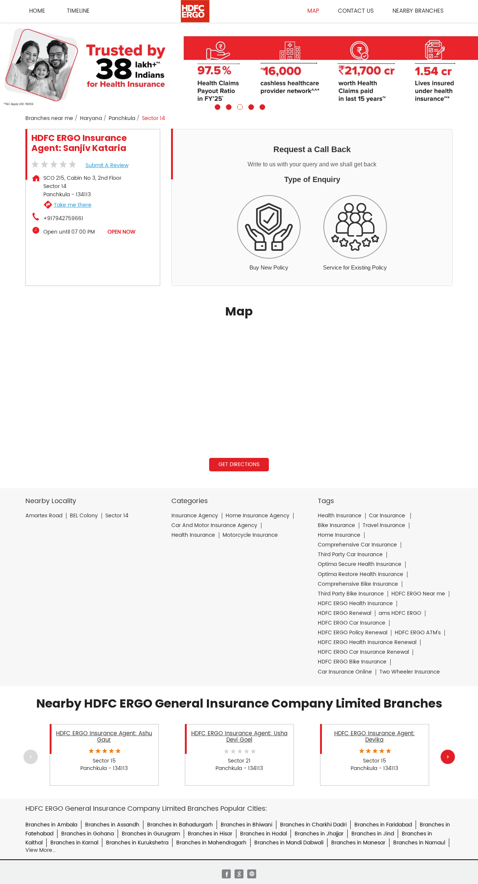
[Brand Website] (251, 873)
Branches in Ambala (51, 824)
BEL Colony (84, 516)
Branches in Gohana (87, 833)
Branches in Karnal (74, 842)
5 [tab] (261, 106)
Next (447, 756)
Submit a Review (107, 165)
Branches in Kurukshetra (137, 842)
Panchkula (122, 118)
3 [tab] (239, 106)
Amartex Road (43, 516)
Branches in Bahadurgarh (180, 824)
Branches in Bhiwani (246, 824)
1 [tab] (216, 106)
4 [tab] (250, 106)
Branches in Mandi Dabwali (288, 842)
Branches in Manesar (358, 842)
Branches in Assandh (112, 824)
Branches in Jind (372, 833)
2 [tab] (228, 106)
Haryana (91, 118)
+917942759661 (63, 219)
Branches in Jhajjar (319, 833)
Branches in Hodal (263, 833)
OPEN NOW (122, 232)
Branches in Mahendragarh (211, 842)
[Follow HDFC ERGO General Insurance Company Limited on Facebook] (226, 873)
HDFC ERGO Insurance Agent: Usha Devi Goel (239, 737)
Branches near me (49, 118)
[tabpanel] (239, 66)
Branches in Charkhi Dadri (313, 824)
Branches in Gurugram (151, 833)
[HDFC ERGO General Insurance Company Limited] (195, 11)
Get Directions (239, 464)
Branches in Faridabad (383, 824)
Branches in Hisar (210, 833)
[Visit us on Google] (239, 873)
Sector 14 (116, 516)
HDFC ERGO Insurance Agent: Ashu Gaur (104, 737)
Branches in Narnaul (419, 842)
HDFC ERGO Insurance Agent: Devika (374, 737)
